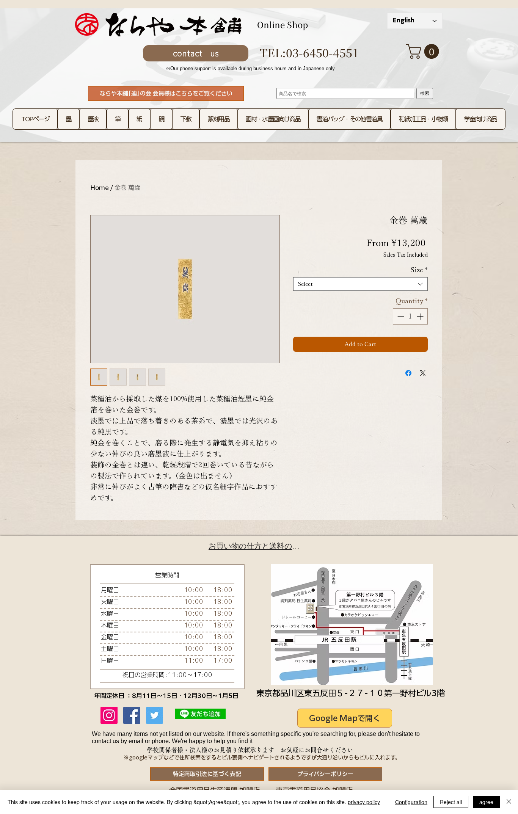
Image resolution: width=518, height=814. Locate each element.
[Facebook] (131, 715)
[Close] (508, 802)
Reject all (451, 802)
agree (486, 802)
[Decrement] (400, 316)
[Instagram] (109, 715)
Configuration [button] (411, 802)
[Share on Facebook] (408, 373)
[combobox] (360, 284)
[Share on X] (422, 373)
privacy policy (364, 802)
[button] (424, 51)
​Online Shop (282, 24)
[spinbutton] (410, 316)
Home (99, 188)
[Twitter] (154, 715)
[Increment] (421, 316)
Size (419, 270)
